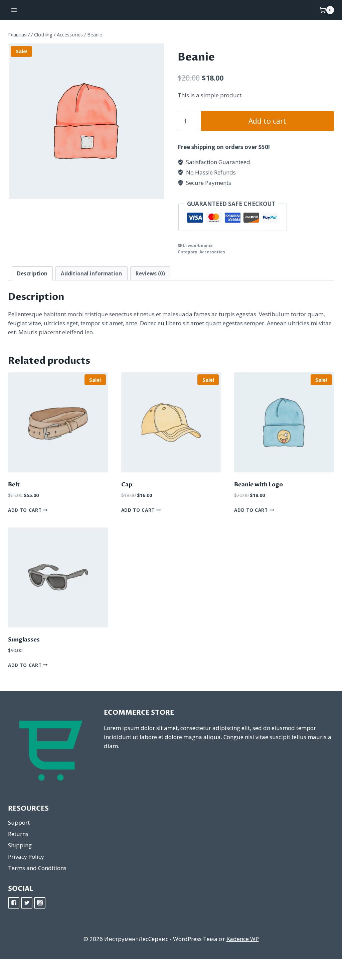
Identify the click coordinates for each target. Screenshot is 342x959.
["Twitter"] (26, 903)
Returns (18, 834)
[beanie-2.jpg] (86, 121)
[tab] (32, 273)
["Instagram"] (39, 903)
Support (19, 822)
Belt (14, 484)
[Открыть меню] (14, 10)
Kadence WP (242, 939)
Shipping (20, 845)
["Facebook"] (13, 903)
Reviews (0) (150, 273)
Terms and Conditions (37, 868)
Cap (126, 484)
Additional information (91, 273)
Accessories (212, 251)
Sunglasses (24, 639)
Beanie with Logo (258, 484)
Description (32, 273)
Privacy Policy (26, 856)
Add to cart (267, 121)
